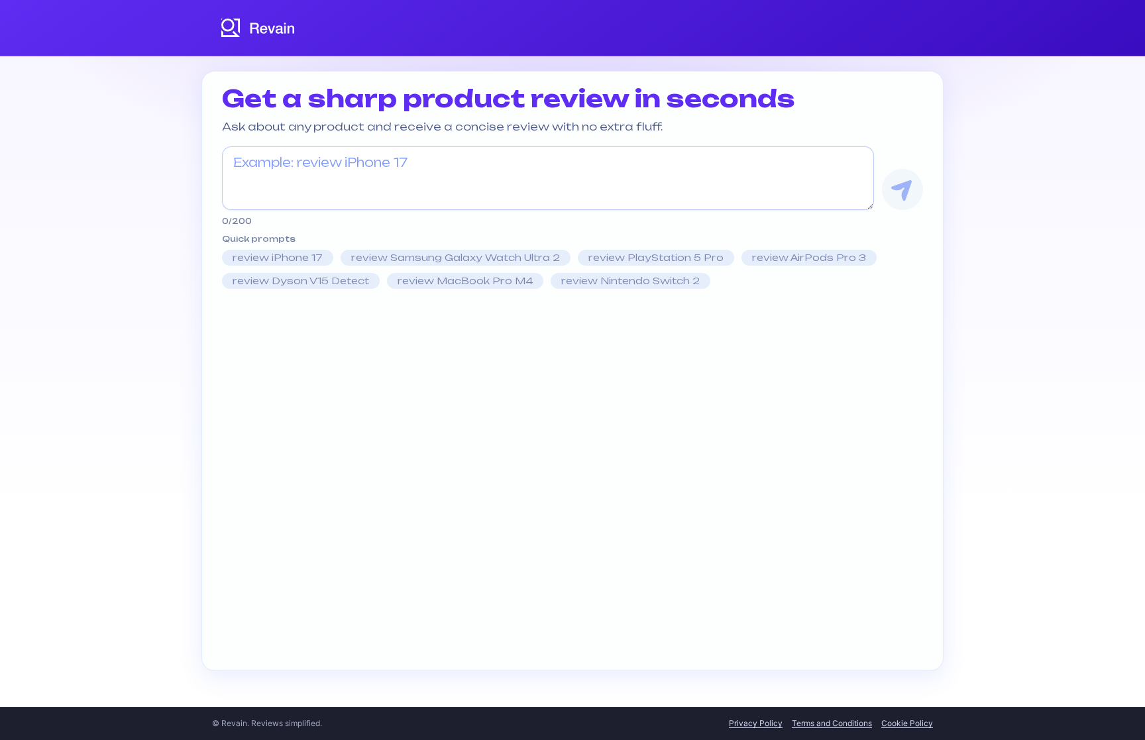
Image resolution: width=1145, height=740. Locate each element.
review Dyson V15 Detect (301, 280)
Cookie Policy (907, 723)
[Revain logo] (258, 27)
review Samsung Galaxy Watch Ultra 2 (455, 257)
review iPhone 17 (278, 257)
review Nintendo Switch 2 (630, 280)
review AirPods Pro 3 (809, 257)
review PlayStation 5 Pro (656, 257)
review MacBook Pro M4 (465, 280)
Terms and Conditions (832, 723)
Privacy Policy (756, 723)
